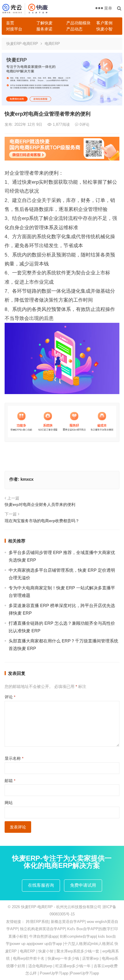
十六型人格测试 (77, 943)
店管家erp (90, 958)
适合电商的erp (40, 966)
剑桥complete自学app (78, 936)
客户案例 (104, 23)
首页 (10, 23)
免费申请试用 (83, 885)
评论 (10, 697)
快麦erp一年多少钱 (63, 958)
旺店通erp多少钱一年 (73, 966)
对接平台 (14, 29)
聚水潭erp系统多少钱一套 (78, 951)
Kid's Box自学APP (82, 929)
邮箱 (10, 780)
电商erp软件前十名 (28, 958)
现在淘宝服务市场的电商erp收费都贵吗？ (42, 520)
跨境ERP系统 (37, 921)
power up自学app (47, 943)
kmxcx (26, 479)
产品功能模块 (78, 23)
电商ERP (52, 43)
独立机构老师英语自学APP (42, 929)
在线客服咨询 (41, 885)
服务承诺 (44, 29)
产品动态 (74, 29)
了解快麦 (44, 23)
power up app (21, 943)
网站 (9, 802)
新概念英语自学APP (68, 921)
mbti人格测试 (102, 943)
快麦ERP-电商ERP (22, 43)
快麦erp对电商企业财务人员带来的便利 (40, 504)
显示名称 (14, 758)
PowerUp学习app (54, 973)
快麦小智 (104, 29)
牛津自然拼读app (43, 936)
